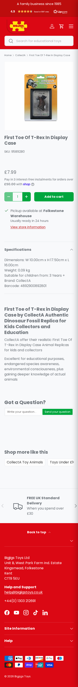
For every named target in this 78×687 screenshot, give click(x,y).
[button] (39, 12)
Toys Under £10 (62, 462)
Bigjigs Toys (23, 676)
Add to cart (53, 196)
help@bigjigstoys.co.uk (23, 592)
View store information (28, 227)
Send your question (57, 412)
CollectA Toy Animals (25, 462)
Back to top (37, 532)
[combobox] (39, 41)
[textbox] (24, 412)
